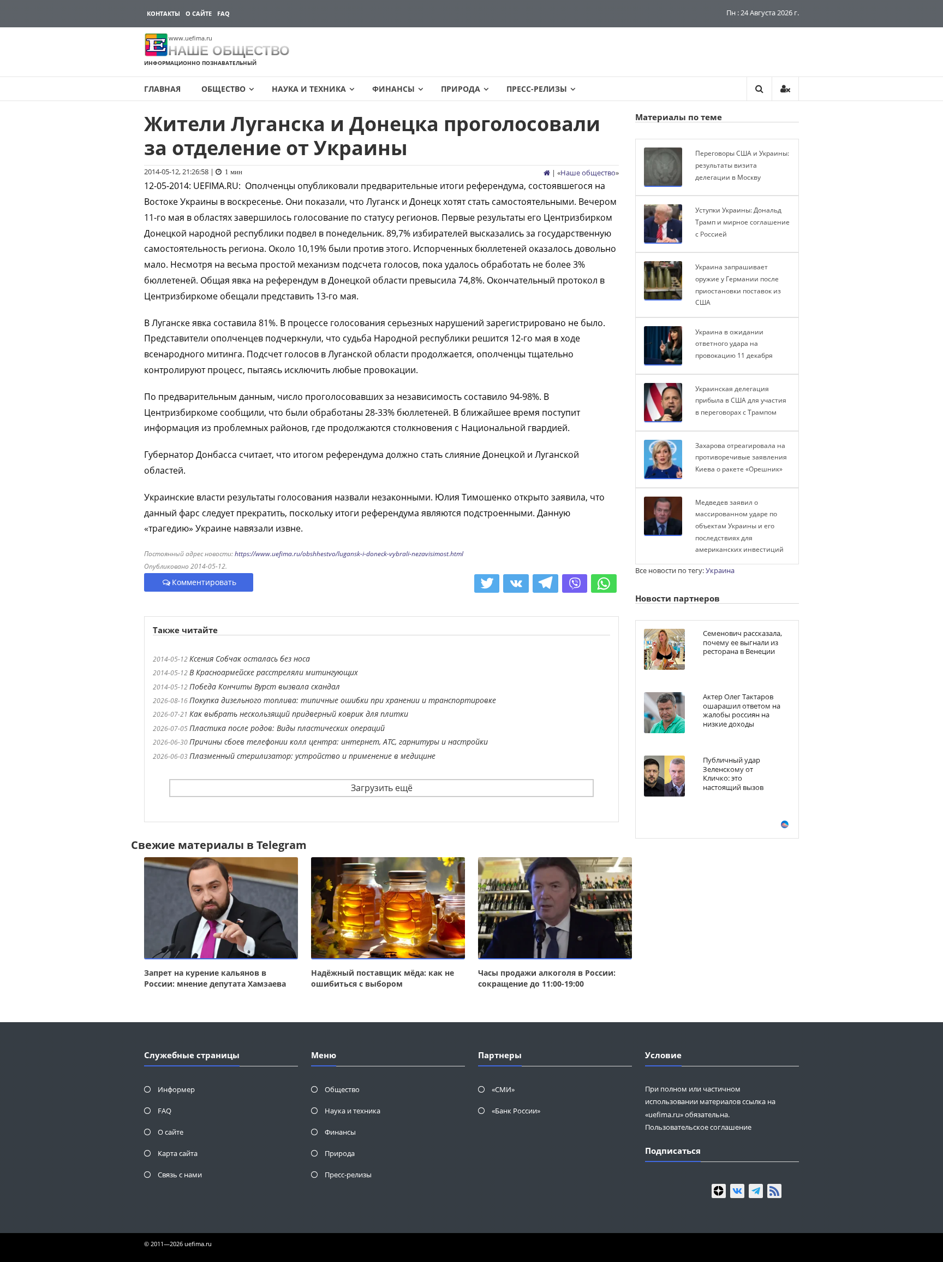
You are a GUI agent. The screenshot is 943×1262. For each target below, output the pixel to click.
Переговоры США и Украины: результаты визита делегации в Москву (742, 165)
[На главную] (547, 173)
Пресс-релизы (536, 89)
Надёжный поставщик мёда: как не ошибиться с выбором (382, 978)
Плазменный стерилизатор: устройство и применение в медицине (312, 756)
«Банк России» (516, 1111)
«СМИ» (503, 1089)
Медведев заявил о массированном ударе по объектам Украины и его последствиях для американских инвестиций (739, 526)
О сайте (199, 13)
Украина (720, 570)
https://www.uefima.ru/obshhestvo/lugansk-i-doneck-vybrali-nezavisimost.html (349, 553)
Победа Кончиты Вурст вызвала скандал (264, 686)
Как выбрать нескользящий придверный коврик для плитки (298, 714)
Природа (460, 89)
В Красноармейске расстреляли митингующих (273, 672)
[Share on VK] (516, 583)
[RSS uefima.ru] (774, 1191)
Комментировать (204, 582)
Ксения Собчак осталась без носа (249, 658)
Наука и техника (309, 89)
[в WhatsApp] (604, 583)
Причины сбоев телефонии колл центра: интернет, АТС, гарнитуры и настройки (338, 741)
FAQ (223, 13)
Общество (223, 89)
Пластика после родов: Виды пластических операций (287, 728)
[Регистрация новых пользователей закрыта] (785, 89)
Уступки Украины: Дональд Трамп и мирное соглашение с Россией (742, 221)
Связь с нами (180, 1175)
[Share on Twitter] (487, 583)
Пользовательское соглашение (698, 1127)
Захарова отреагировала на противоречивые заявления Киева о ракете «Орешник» (741, 457)
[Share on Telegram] (545, 583)
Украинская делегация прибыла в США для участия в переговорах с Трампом (740, 400)
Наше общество (588, 173)
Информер (176, 1089)
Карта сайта (178, 1153)
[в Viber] (575, 583)
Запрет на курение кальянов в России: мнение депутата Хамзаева (215, 978)
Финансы (393, 89)
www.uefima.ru (190, 38)
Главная (162, 89)
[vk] (737, 1191)
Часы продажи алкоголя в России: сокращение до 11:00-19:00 (547, 978)
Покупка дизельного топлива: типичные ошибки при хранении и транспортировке (342, 700)
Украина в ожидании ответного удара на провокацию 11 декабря (734, 343)
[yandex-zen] (719, 1191)
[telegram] (756, 1191)
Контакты (163, 13)
